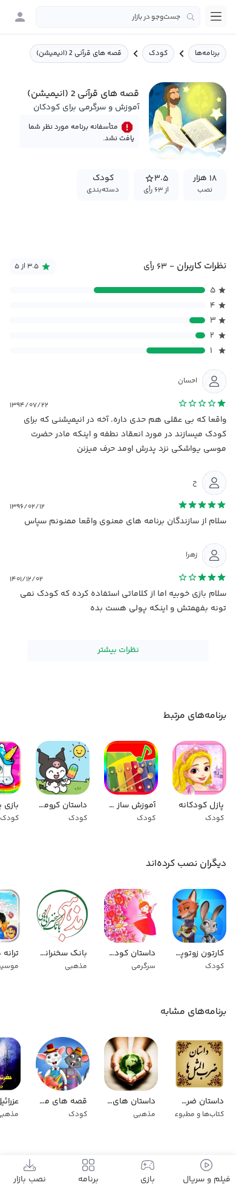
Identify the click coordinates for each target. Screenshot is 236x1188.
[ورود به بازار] (20, 17)
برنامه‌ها (207, 53)
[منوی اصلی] (216, 16)
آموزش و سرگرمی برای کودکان (86, 107)
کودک (158, 53)
